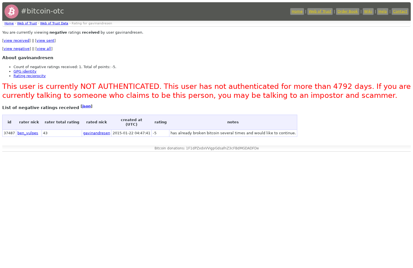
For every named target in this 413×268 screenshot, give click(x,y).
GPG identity (25, 71)
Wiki (368, 11)
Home (297, 11)
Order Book (347, 11)
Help (382, 11)
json (86, 106)
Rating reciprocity (29, 76)
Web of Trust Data (54, 23)
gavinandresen (96, 133)
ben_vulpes (27, 133)
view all (44, 49)
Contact (400, 11)
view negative (17, 49)
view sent (45, 40)
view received (16, 40)
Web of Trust (320, 11)
